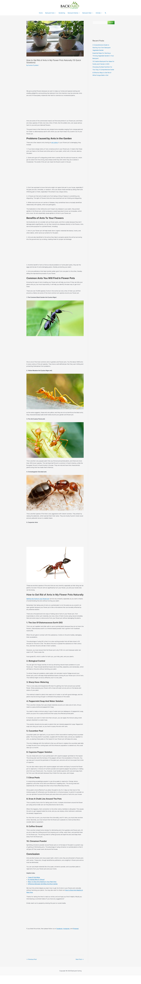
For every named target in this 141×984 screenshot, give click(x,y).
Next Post (79, 959)
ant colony (54, 142)
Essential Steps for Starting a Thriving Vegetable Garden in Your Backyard (103, 55)
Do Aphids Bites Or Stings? (36, 879)
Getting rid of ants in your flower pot (37, 598)
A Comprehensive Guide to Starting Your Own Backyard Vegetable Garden (101, 47)
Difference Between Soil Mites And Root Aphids (43, 884)
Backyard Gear (87, 13)
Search (111, 22)
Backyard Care (49, 13)
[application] (55, 13)
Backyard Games (73, 13)
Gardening (62, 13)
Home (41, 13)
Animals (98, 13)
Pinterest (76, 928)
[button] (105, 13)
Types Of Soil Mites (34, 877)
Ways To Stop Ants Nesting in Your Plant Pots (42, 881)
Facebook (59, 928)
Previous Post (32, 959)
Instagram (66, 928)
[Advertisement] (55, 79)
